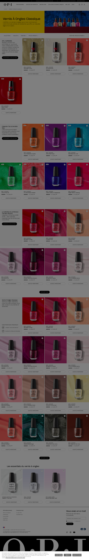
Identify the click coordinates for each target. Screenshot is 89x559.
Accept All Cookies (77, 555)
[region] (44, 555)
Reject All (67, 555)
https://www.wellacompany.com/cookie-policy (15, 557)
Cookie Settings (58, 555)
